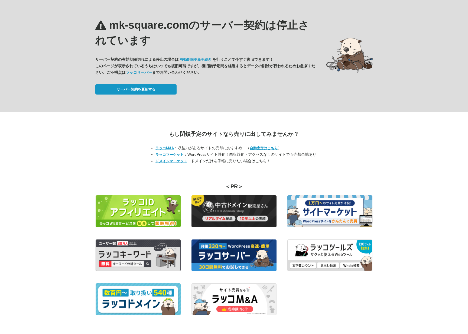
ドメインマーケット (171, 161)
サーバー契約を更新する (136, 89)
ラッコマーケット (169, 155)
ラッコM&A (164, 148)
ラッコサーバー (139, 72)
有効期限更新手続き (196, 59)
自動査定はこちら (264, 148)
